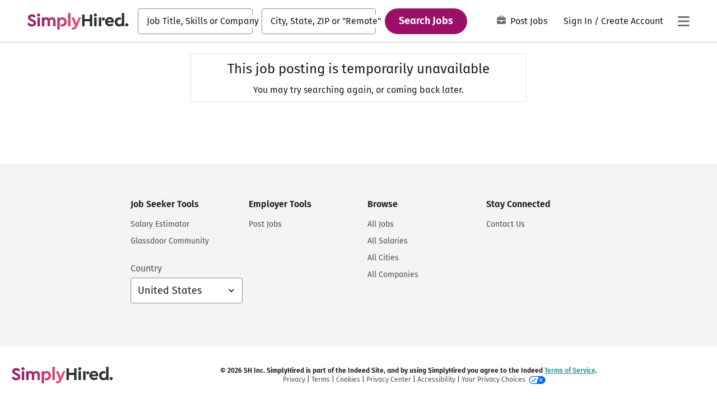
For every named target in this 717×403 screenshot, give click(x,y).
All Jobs (380, 224)
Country (146, 268)
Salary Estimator (160, 224)
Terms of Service (569, 370)
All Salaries (387, 241)
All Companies (392, 274)
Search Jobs (426, 21)
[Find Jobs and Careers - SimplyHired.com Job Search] (78, 21)
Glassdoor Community (170, 241)
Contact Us (505, 224)
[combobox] (195, 21)
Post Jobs (528, 21)
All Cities (383, 258)
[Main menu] (683, 21)
